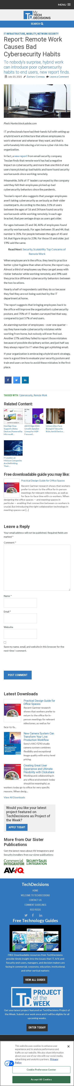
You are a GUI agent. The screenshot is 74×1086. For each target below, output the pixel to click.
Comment (10, 542)
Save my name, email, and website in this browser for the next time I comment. (34, 648)
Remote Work (40, 395)
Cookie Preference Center (41, 1069)
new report (20, 156)
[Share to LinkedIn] (25, 382)
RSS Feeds (35, 909)
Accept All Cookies (41, 1079)
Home (35, 890)
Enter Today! (37, 1027)
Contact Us (35, 900)
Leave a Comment (59, 76)
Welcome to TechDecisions (35, 895)
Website (8, 627)
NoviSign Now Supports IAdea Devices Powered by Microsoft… (13, 430)
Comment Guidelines (35, 904)
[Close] (68, 1046)
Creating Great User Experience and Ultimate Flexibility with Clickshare (39, 769)
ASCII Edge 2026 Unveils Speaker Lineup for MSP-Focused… (31, 430)
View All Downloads (14, 797)
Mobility (31, 33)
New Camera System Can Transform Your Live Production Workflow (39, 737)
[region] (37, 1063)
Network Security (48, 33)
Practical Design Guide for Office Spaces (43, 480)
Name (8, 595)
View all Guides (35, 979)
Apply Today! (17, 827)
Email (7, 611)
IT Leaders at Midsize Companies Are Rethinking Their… (13, 461)
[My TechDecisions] (37, 18)
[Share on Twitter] (16, 382)
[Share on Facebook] (8, 382)
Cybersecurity (26, 395)
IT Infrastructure (14, 33)
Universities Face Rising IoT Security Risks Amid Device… (55, 429)
